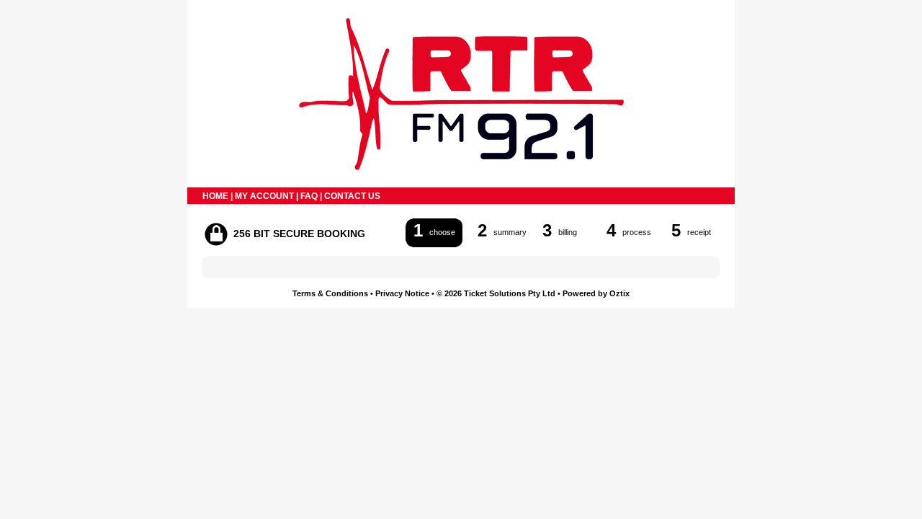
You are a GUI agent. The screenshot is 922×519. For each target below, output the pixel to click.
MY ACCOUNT (264, 196)
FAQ (309, 196)
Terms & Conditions (330, 293)
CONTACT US (352, 196)
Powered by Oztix (596, 293)
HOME (215, 196)
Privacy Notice (402, 293)
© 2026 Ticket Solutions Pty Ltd (496, 293)
